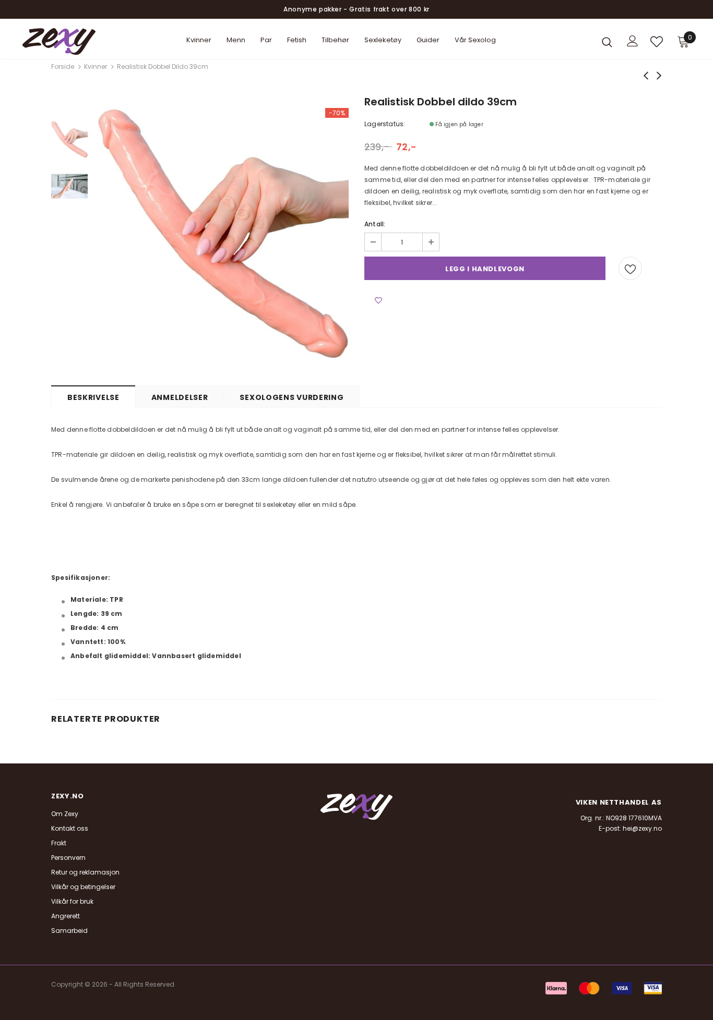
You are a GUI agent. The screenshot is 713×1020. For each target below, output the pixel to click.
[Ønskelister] (630, 268)
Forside (62, 66)
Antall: (374, 224)
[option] (223, 233)
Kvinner (95, 66)
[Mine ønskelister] (656, 41)
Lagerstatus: (384, 123)
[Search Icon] (607, 42)
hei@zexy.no (642, 828)
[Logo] (59, 41)
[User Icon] (632, 41)
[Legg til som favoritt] (378, 300)
